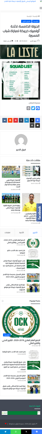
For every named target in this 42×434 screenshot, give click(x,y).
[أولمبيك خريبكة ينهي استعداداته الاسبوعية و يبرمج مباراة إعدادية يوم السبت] (11, 172)
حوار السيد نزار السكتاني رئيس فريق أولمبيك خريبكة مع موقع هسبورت (14, 287)
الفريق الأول (26, 21)
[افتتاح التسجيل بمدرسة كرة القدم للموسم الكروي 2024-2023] (33, 277)
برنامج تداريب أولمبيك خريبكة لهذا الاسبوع (33, 179)
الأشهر (35, 232)
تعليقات (7, 232)
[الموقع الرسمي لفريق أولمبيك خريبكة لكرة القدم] (21, 3)
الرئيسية (35, 16)
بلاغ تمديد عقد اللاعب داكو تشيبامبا (16, 251)
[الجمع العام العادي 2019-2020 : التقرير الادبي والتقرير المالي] (33, 243)
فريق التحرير (33, 41)
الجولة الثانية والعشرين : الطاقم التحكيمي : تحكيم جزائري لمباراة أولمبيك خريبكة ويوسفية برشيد (32, 217)
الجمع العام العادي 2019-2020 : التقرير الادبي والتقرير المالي (14, 241)
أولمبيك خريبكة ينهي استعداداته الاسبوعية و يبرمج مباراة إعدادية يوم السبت (12, 183)
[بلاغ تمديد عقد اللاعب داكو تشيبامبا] (33, 253)
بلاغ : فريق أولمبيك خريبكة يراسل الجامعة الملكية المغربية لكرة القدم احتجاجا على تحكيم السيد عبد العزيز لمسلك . (14, 264)
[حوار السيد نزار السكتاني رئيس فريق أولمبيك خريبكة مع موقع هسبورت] (33, 288)
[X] (32, 120)
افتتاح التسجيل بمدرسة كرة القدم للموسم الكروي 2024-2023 (14, 275)
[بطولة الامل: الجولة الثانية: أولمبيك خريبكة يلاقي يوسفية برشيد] (11, 198)
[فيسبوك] (37, 120)
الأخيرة (21, 232)
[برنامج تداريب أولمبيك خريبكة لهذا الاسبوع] (31, 171)
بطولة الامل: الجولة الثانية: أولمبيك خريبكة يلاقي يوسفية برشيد (11, 207)
